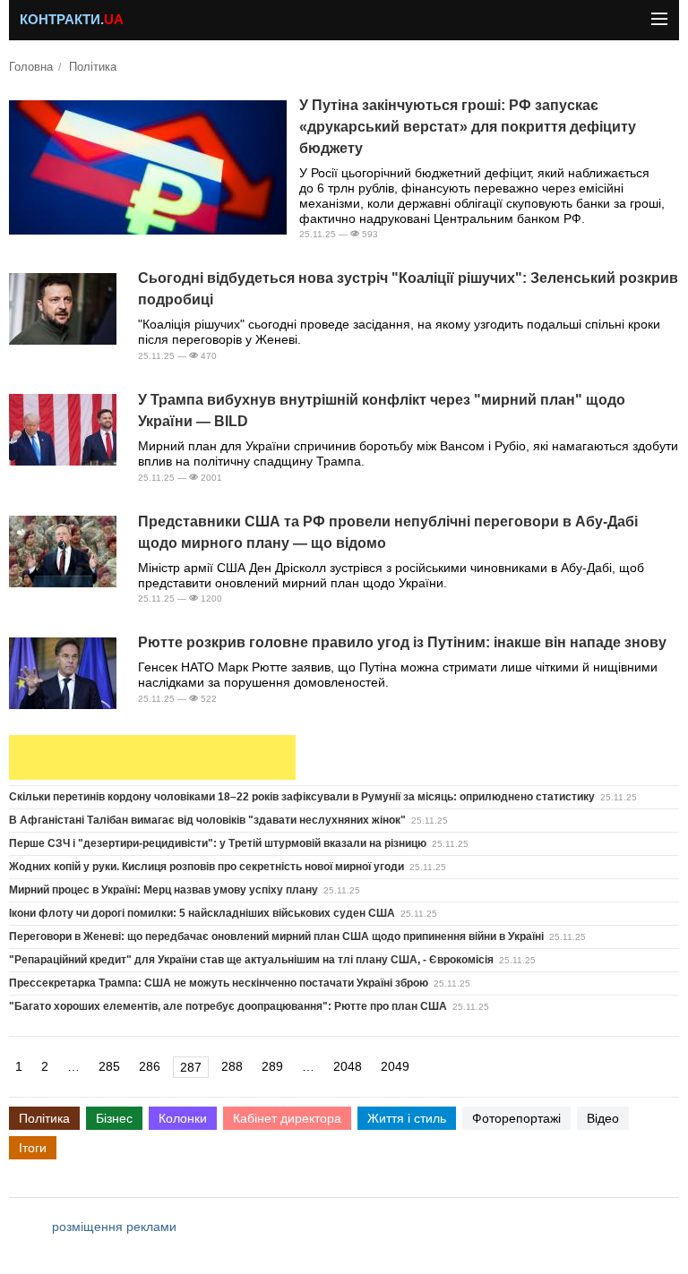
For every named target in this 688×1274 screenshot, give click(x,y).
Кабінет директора (287, 1118)
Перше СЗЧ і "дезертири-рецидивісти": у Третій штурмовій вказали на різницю (217, 843)
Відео (603, 1118)
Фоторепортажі (516, 1118)
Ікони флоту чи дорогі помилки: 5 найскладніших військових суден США (202, 913)
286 (149, 1066)
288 (232, 1066)
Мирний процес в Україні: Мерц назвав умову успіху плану (163, 890)
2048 (347, 1066)
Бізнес (114, 1118)
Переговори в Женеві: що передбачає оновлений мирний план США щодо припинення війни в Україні (276, 936)
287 (191, 1067)
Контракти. (72, 20)
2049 (395, 1066)
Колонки (183, 1118)
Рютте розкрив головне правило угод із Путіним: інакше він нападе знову (402, 642)
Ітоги (33, 1148)
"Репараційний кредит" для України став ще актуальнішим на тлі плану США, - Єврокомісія (251, 959)
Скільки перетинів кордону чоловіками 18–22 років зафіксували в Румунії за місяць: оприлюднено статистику (302, 797)
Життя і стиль (406, 1118)
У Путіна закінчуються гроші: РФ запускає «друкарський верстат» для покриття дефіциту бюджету (467, 127)
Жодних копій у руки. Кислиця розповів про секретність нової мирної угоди (206, 866)
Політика (92, 67)
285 (109, 1066)
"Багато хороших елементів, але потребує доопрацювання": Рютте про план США (228, 1006)
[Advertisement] (152, 757)
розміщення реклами (114, 1226)
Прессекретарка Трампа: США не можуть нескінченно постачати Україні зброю (218, 983)
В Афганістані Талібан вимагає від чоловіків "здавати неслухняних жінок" (207, 820)
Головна (31, 67)
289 (272, 1066)
